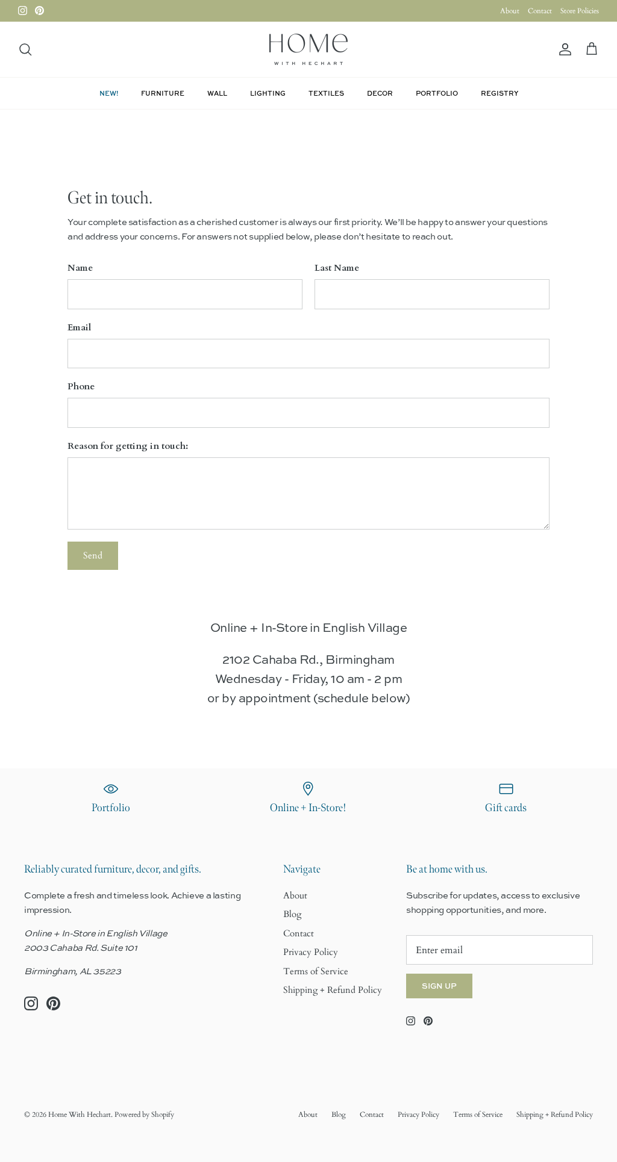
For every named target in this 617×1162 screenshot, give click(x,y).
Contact (540, 11)
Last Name (337, 268)
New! (108, 92)
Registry (499, 92)
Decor (380, 92)
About (509, 11)
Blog (292, 914)
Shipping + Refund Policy (332, 990)
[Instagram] (22, 10)
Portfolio (437, 92)
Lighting (268, 92)
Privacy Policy (310, 952)
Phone (81, 386)
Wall (217, 92)
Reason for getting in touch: (127, 446)
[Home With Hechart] (308, 49)
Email (79, 327)
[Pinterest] (39, 10)
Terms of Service (315, 971)
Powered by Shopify (144, 1114)
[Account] (562, 49)
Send (92, 555)
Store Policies (579, 11)
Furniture (162, 92)
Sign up (439, 985)
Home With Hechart (79, 1114)
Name (80, 268)
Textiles (326, 92)
